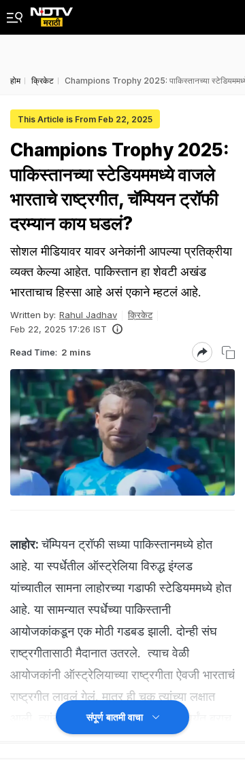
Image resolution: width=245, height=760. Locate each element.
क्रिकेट (140, 314)
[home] (52, 13)
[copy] (228, 352)
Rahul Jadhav (88, 314)
